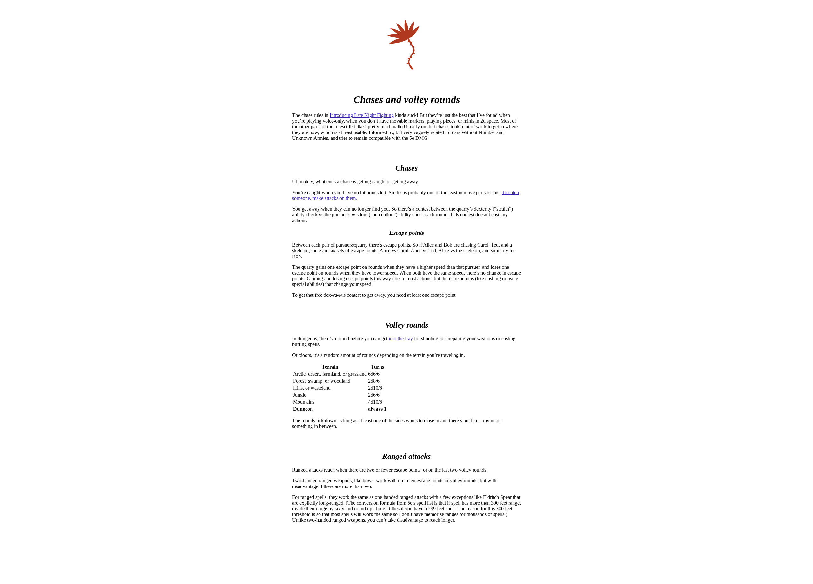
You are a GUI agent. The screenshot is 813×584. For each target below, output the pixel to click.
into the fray (401, 338)
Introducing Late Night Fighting (362, 115)
